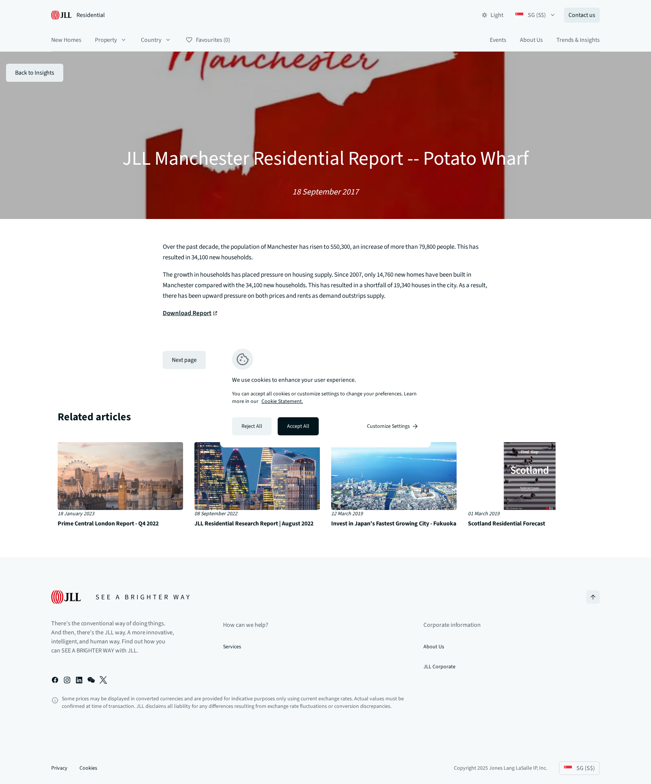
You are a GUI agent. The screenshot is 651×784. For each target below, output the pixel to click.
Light (497, 15)
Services (232, 647)
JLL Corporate (439, 667)
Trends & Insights (578, 40)
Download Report (187, 313)
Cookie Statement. (282, 401)
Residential (90, 15)
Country (151, 40)
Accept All (298, 426)
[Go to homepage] (120, 597)
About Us (531, 40)
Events (498, 40)
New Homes (66, 40)
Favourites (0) (213, 40)
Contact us (581, 15)
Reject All (251, 426)
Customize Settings (388, 426)
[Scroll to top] (593, 597)
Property (106, 40)
